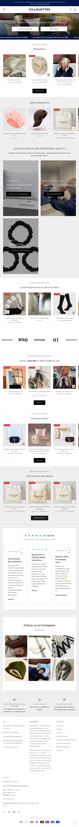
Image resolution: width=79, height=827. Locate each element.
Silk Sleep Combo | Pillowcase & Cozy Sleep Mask (14, 450)
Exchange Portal (62, 736)
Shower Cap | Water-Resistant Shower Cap (14, 134)
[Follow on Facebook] (4, 812)
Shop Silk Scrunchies (21, 250)
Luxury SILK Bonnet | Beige (39, 80)
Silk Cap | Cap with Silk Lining (39, 133)
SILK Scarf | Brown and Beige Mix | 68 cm (39, 392)
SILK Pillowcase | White (14, 80)
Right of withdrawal (63, 747)
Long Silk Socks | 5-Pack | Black (64, 318)
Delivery (59, 733)
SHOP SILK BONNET (54, 194)
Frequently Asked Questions (66, 740)
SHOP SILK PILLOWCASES (18, 194)
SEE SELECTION (39, 518)
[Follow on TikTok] (19, 812)
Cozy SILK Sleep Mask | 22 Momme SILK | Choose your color (65, 81)
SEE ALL (39, 402)
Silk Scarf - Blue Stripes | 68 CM (64, 391)
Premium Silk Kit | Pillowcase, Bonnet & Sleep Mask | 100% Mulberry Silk (39, 450)
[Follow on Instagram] (9, 812)
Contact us (60, 726)
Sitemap (59, 750)
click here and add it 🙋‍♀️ (42, 4)
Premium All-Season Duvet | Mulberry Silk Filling (65, 507)
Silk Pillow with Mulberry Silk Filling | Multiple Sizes (39, 507)
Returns (59, 729)
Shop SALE (39, 91)
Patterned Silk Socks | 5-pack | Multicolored (14, 319)
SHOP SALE (54, 29)
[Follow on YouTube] (14, 812)
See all (39, 460)
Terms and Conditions (63, 743)
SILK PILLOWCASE (25, 29)
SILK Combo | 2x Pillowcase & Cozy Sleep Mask (64, 450)
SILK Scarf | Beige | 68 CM (14, 391)
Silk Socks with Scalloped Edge (39, 318)
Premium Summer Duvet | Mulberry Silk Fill (64, 134)
